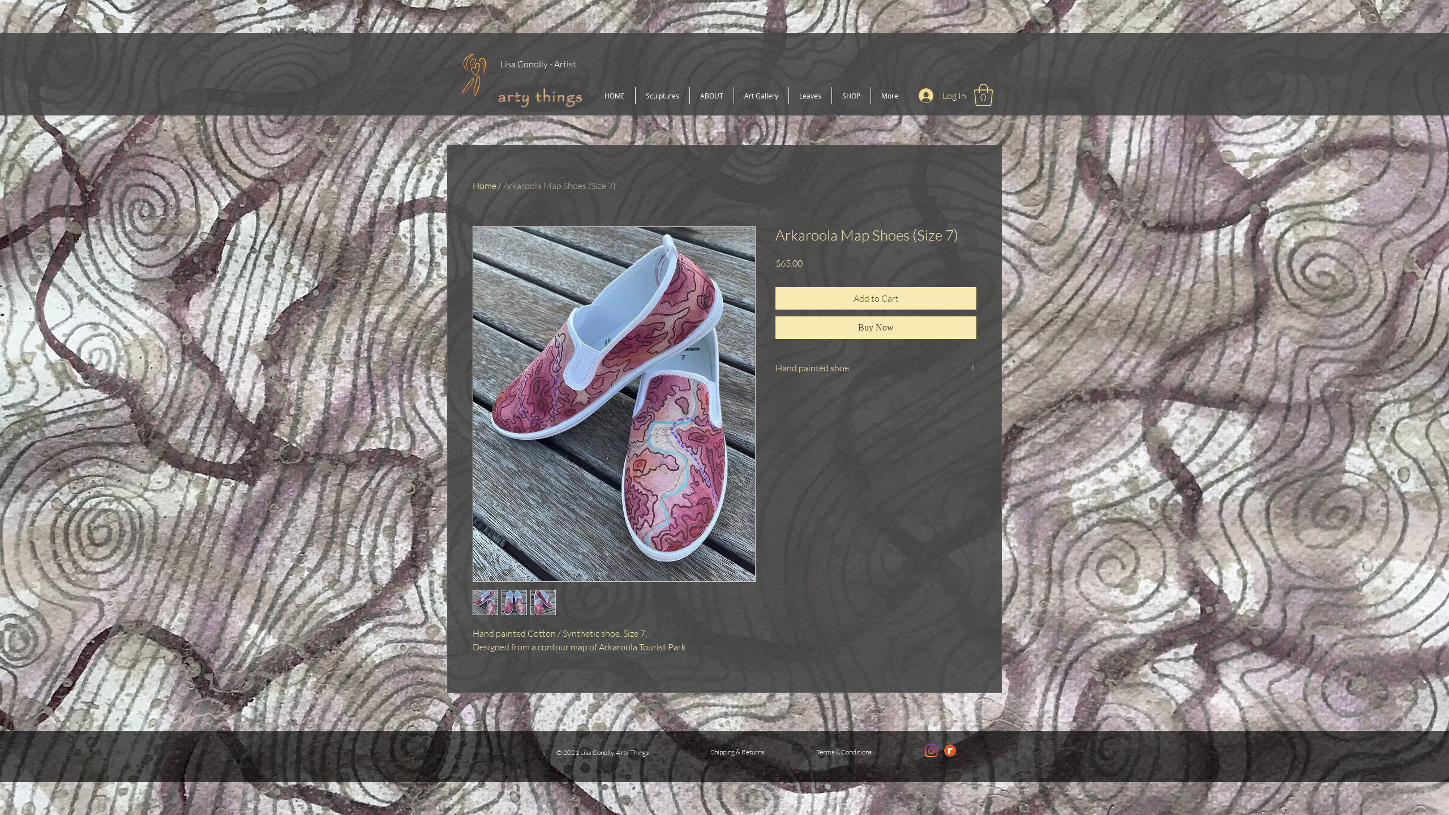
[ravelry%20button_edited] (950, 750)
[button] (983, 95)
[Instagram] (931, 750)
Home (484, 185)
